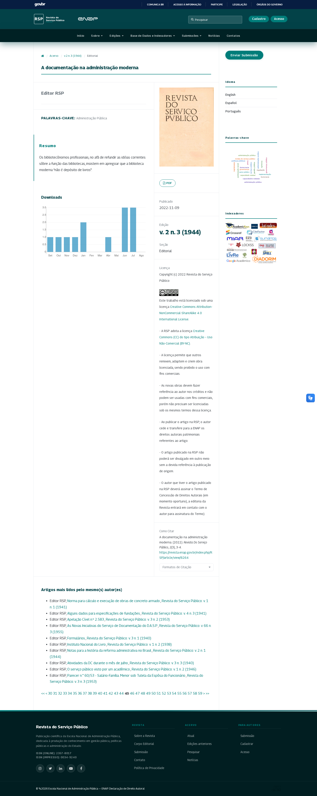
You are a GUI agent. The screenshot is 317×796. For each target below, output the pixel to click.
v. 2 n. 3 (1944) (73, 55)
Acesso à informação (187, 4)
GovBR (40, 4)
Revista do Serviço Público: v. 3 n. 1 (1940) (119, 638)
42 (110, 693)
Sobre (95, 35)
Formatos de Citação (177, 567)
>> (207, 693)
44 (121, 693)
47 (137, 693)
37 (85, 693)
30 (50, 693)
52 (164, 693)
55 (179, 693)
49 (148, 693)
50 (153, 693)
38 (90, 693)
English (230, 94)
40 (100, 693)
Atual (190, 736)
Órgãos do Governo (269, 4)
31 (55, 693)
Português (233, 111)
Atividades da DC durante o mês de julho (98, 663)
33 (65, 693)
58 (195, 693)
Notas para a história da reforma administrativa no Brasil (109, 650)
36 (80, 693)
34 (70, 693)
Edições (115, 35)
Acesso (279, 18)
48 (143, 693)
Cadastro (258, 18)
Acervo (54, 55)
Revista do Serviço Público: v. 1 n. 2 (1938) (140, 644)
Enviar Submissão (244, 55)
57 (190, 693)
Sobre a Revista (144, 736)
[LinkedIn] (60, 768)
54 (174, 693)
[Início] (42, 55)
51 (159, 693)
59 (200, 693)
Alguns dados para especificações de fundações (104, 613)
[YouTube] (71, 768)
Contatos (233, 35)
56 (184, 693)
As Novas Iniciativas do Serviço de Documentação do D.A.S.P (112, 626)
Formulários (76, 638)
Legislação (239, 4)
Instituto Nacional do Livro (86, 644)
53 (169, 693)
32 (60, 693)
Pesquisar (201, 19)
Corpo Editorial (144, 744)
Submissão (141, 752)
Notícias (214, 35)
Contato (139, 760)
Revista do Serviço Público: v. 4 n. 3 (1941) (174, 613)
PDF (169, 183)
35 (75, 693)
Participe (217, 4)
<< (43, 693)
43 (116, 693)
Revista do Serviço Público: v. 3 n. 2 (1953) (138, 619)
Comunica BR (155, 4)
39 (95, 693)
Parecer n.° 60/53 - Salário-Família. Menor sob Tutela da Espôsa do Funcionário (126, 675)
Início (80, 35)
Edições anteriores (199, 744)
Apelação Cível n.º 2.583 (86, 619)
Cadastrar (246, 744)
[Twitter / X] (50, 768)
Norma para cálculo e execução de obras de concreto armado (113, 601)
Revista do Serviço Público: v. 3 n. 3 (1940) (162, 663)
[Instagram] (40, 768)
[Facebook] (81, 768)
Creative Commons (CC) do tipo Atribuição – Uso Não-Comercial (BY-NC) (185, 337)
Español (231, 103)
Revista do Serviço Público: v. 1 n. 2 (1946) (164, 669)
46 (132, 693)
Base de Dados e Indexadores (151, 35)
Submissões (190, 35)
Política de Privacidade (149, 768)
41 (105, 693)
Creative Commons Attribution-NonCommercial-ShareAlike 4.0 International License (185, 313)
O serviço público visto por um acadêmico (98, 669)
